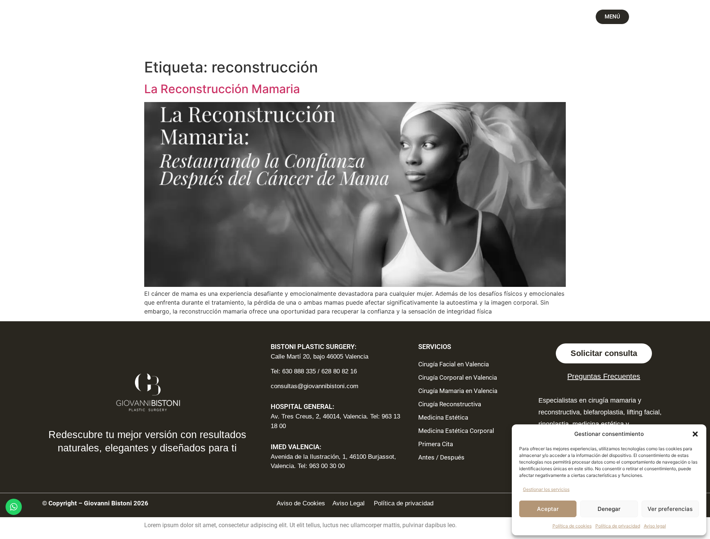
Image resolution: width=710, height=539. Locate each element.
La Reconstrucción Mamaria (222, 89)
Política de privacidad (617, 526)
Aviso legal (655, 526)
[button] (695, 434)
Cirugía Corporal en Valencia (457, 377)
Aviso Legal (349, 503)
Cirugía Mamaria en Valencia (457, 390)
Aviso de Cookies (301, 503)
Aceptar (548, 508)
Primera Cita (435, 444)
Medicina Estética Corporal (456, 430)
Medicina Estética (443, 417)
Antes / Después (441, 457)
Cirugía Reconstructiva (449, 404)
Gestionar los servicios (546, 489)
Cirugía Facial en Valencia (453, 364)
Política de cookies (572, 526)
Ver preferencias (670, 508)
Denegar (609, 508)
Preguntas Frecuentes (603, 376)
